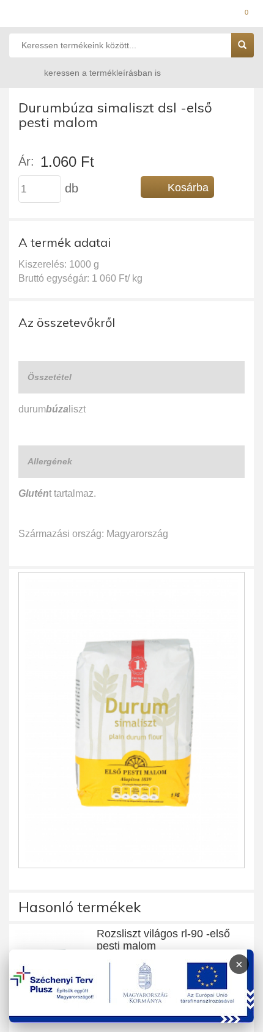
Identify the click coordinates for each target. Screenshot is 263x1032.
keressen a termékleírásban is (102, 73)
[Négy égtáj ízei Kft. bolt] (131, 15)
